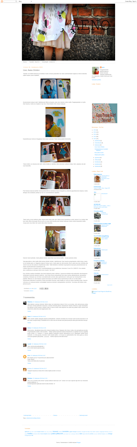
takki (80, 433)
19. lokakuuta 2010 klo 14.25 (38, 328)
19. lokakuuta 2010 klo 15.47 (38, 355)
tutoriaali (95, 433)
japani (71, 431)
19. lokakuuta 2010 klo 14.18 (40, 302)
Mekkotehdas (97, 248)
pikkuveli (59, 434)
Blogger (79, 442)
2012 (94, 134)
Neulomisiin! (104, 193)
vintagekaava (28, 435)
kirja (91, 431)
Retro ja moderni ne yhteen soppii (102, 223)
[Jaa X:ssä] (44, 288)
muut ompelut (43, 433)
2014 (94, 130)
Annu (28, 355)
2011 (94, 136)
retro (69, 433)
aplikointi (27, 431)
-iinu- (95, 192)
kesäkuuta (97, 164)
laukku (97, 431)
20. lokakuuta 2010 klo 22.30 (40, 378)
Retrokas (29, 378)
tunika (91, 433)
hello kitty (46, 431)
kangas (75, 431)
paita (53, 434)
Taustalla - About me (34, 62)
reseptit (66, 433)
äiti (32, 435)
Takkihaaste (104, 249)
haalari (39, 431)
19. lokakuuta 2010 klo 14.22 (38, 316)
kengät (83, 431)
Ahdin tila (96, 273)
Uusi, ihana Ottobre (99, 147)
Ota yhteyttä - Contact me (48, 62)
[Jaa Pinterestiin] (47, 288)
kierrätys (88, 431)
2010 (94, 138)
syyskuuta (97, 157)
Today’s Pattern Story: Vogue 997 (102, 188)
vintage (110, 433)
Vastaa (29, 311)
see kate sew (97, 204)
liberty (106, 431)
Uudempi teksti (27, 415)
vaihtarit (99, 433)
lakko (94, 431)
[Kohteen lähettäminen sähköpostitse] (40, 288)
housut (55, 431)
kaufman (79, 431)
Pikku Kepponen (98, 174)
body (30, 431)
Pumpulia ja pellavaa (99, 260)
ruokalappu (73, 433)
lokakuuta (97, 145)
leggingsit (102, 431)
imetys (60, 431)
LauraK (29, 344)
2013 (94, 132)
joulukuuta (97, 140)
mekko (30, 434)
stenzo (77, 433)
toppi (83, 433)
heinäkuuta (98, 162)
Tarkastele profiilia (96, 79)
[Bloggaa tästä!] (42, 288)
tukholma (87, 433)
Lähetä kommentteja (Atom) (33, 418)
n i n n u (29, 368)
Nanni (29, 316)
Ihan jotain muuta (99, 152)
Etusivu (25, 62)
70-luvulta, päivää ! (98, 211)
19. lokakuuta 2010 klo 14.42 (39, 344)
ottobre (31, 290)
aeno (103, 67)
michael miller (36, 433)
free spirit (34, 431)
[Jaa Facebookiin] (46, 288)
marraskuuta (98, 142)
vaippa (103, 433)
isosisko (65, 431)
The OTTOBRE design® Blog (101, 236)
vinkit (106, 433)
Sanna (29, 328)
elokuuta (97, 159)
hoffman (50, 431)
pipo (64, 433)
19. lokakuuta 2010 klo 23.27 (39, 368)
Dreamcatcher (104, 274)
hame (42, 431)
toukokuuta (98, 166)
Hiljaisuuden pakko (99, 154)
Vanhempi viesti (83, 415)
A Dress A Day (97, 186)
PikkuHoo (29, 302)
